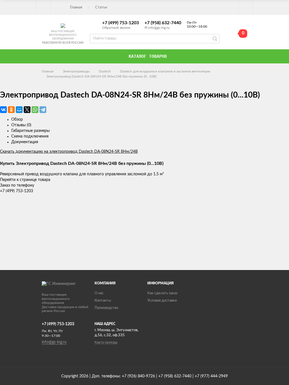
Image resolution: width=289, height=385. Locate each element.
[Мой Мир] (19, 109)
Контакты (103, 300)
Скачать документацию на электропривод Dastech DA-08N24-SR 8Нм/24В (69, 152)
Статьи (101, 7)
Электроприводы (76, 71)
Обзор (17, 119)
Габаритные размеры (30, 131)
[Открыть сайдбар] (43, 7)
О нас (99, 293)
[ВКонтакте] (3, 109)
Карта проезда (106, 342)
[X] (27, 109)
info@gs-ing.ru (54, 342)
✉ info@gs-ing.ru (157, 27)
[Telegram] (43, 109)
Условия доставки (162, 300)
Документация (24, 142)
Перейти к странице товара (25, 180)
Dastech (105, 71)
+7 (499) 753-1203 (120, 23)
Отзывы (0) (21, 125)
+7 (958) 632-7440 (162, 23)
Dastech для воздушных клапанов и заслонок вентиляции (165, 71)
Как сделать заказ (162, 293)
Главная (76, 7)
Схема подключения (30, 136)
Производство (106, 308)
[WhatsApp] (35, 109)
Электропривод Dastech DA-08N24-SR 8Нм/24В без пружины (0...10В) (101, 76)
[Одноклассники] (11, 109)
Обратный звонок (116, 27)
